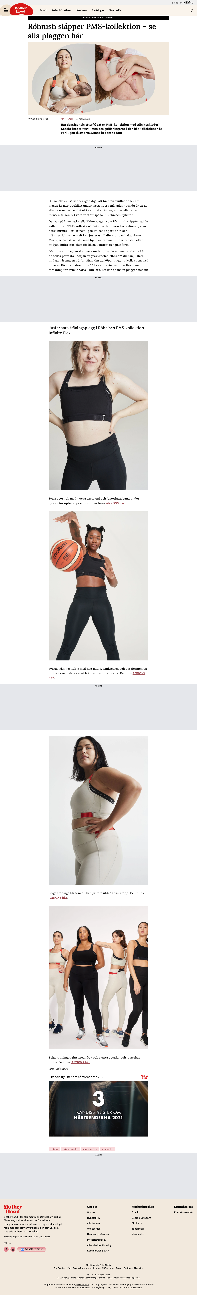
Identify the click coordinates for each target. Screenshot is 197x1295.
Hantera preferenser (99, 1234)
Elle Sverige (59, 1268)
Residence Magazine (133, 1268)
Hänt (69, 1268)
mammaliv (67, 119)
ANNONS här (115, 503)
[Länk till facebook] (6, 1249)
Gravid (43, 10)
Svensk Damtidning (82, 1268)
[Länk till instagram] (12, 1249)
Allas (112, 1268)
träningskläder (71, 1149)
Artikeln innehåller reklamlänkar (98, 17)
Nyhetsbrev (93, 1218)
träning (54, 1149)
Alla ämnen (93, 1223)
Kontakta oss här (183, 1212)
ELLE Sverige (63, 1277)
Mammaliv (115, 10)
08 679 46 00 (136, 1287)
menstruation (90, 1149)
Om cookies (93, 1229)
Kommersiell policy (98, 1251)
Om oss (91, 1212)
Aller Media (85, 1287)
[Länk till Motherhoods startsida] (20, 10)
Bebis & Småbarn (62, 10)
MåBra (105, 1268)
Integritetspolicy (96, 1240)
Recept (119, 1268)
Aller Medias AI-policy (99, 1245)
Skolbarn (81, 10)
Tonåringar (98, 10)
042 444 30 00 (82, 1284)
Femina (97, 1268)
